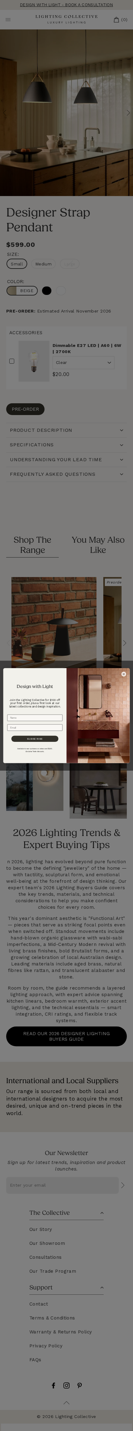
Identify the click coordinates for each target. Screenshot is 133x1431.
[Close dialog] (124, 674)
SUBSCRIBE (35, 738)
